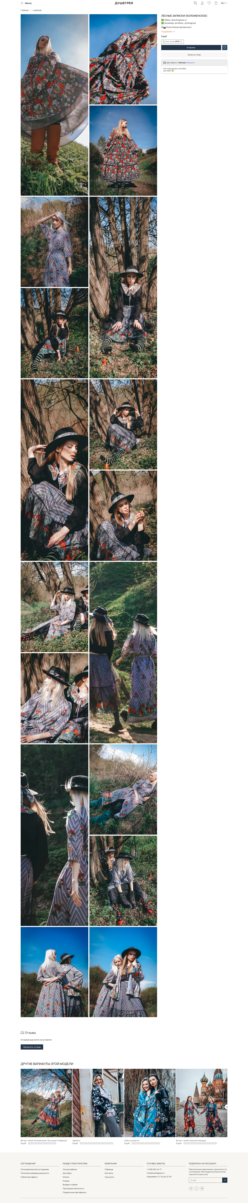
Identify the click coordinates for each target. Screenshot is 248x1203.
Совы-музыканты (131, 1140)
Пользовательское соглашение (35, 1169)
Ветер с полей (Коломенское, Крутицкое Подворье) (44, 1140)
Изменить (190, 62)
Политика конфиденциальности (35, 1173)
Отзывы (66, 1181)
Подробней (166, 31)
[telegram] (191, 1188)
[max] (196, 1188)
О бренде (109, 1169)
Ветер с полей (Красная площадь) (191, 1140)
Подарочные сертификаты (74, 1192)
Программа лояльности (73, 1188)
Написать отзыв (32, 1047)
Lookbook (37, 10)
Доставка (67, 1173)
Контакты (109, 1173)
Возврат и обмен (70, 1184)
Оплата (66, 1177)
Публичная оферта (29, 1177)
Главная (25, 10)
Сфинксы (76, 1140)
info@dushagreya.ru (156, 1173)
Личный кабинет (70, 1169)
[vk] (202, 1188)
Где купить (109, 1177)
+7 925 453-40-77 (154, 1169)
